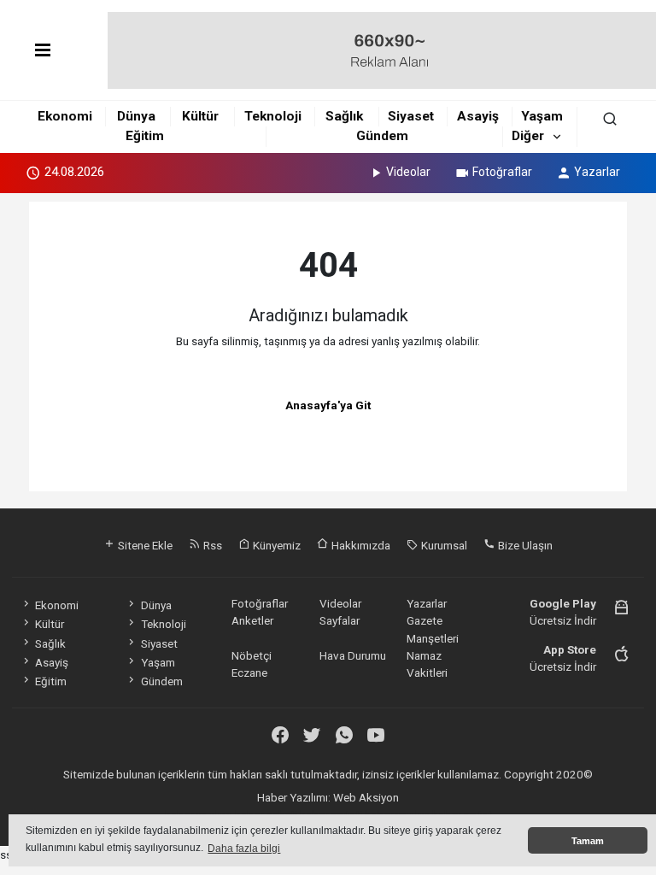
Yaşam (542, 116)
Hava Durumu (352, 655)
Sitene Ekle (144, 545)
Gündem (382, 136)
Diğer (528, 136)
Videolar (408, 172)
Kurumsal (443, 545)
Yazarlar (597, 172)
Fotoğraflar (502, 172)
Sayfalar (339, 620)
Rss (211, 545)
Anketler (252, 620)
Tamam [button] (587, 841)
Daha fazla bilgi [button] (244, 848)
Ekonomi (65, 116)
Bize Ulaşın (524, 545)
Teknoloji (273, 116)
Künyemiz (275, 545)
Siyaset (411, 116)
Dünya (136, 116)
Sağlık (344, 116)
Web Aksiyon (366, 797)
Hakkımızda (359, 545)
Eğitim (145, 136)
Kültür (200, 116)
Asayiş (478, 116)
